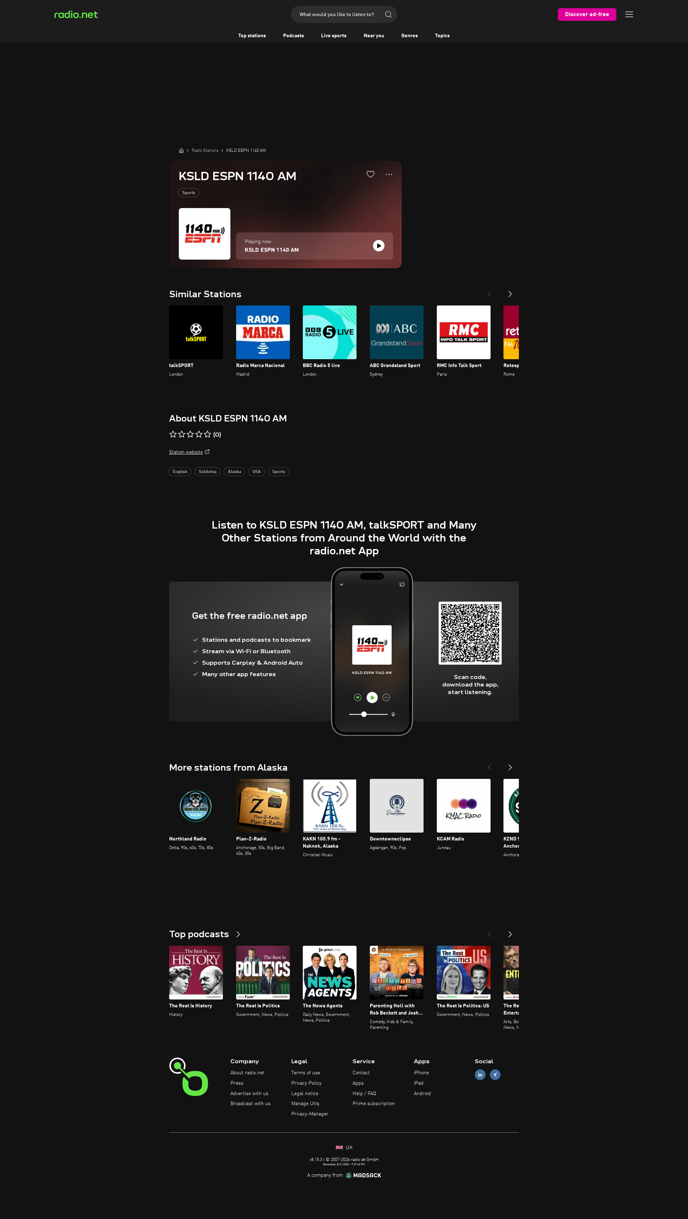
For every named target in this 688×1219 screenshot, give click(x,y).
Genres (409, 35)
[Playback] (378, 245)
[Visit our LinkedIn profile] (480, 1075)
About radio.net (247, 1072)
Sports (188, 193)
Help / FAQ (364, 1093)
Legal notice (304, 1093)
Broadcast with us (250, 1103)
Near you (374, 35)
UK (348, 1147)
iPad (419, 1083)
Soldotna (207, 472)
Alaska (234, 472)
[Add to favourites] (370, 174)
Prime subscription (374, 1103)
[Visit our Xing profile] (495, 1075)
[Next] (510, 291)
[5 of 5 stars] (207, 434)
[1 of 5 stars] (173, 434)
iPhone (421, 1072)
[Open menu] (629, 14)
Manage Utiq (305, 1103)
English (180, 472)
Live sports (334, 35)
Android (422, 1093)
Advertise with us (249, 1093)
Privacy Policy (306, 1083)
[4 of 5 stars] (199, 434)
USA (257, 472)
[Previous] (489, 291)
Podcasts (293, 35)
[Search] (388, 14)
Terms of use (305, 1072)
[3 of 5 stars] (190, 434)
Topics (442, 35)
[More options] (389, 174)
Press (236, 1083)
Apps (358, 1083)
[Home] (181, 150)
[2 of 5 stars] (181, 434)
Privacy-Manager (310, 1114)
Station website (186, 452)
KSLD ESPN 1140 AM (272, 250)
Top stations (252, 35)
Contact (361, 1072)
